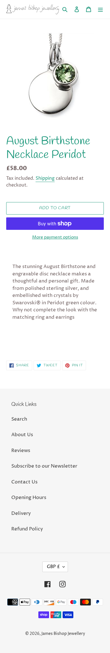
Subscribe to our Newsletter (44, 466)
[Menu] (100, 9)
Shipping (45, 178)
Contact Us (24, 482)
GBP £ (53, 567)
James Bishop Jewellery (63, 633)
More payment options (55, 237)
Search (19, 419)
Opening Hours (28, 497)
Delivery (21, 513)
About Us (22, 434)
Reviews (20, 450)
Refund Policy (27, 529)
